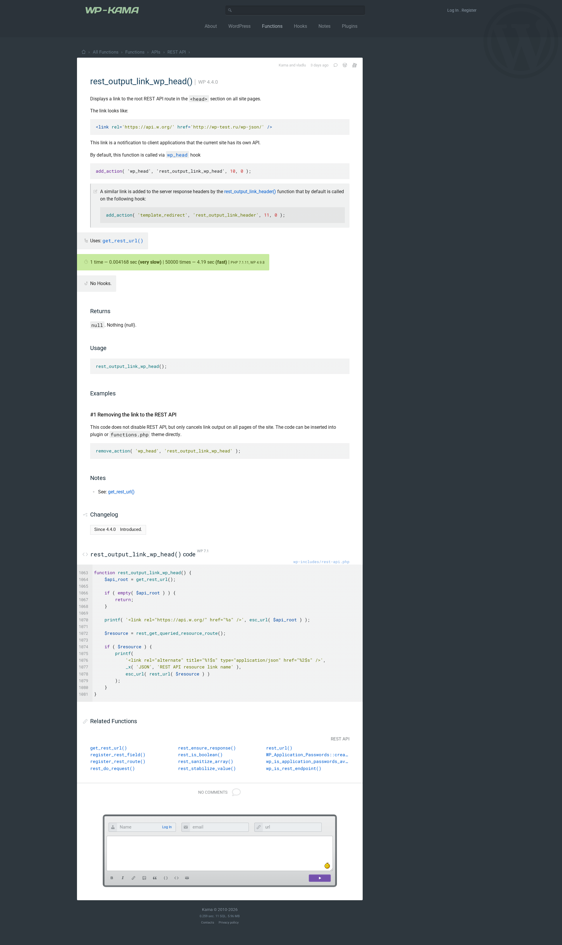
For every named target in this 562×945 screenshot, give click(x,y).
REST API (176, 52)
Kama (283, 65)
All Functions (106, 52)
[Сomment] (320, 878)
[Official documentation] (344, 65)
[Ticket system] (354, 65)
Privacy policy (229, 923)
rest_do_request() (112, 768)
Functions (135, 52)
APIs (155, 52)
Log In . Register (462, 10)
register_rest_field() (117, 754)
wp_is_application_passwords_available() (307, 761)
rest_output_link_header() (250, 191)
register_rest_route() (117, 761)
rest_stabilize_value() (207, 768)
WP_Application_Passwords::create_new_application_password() (307, 754)
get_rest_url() (121, 492)
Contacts (207, 923)
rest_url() (279, 748)
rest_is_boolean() (200, 754)
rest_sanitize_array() (205, 761)
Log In (167, 827)
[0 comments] (335, 65)
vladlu (301, 65)
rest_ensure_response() (207, 748)
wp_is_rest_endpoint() (293, 768)
